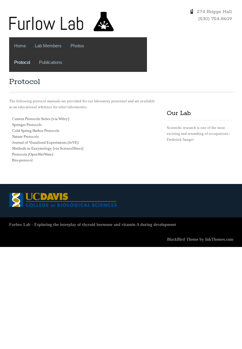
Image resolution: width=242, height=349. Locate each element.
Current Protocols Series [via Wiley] (40, 119)
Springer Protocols (27, 124)
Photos (77, 45)
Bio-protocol (22, 160)
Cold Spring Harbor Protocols (35, 130)
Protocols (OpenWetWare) (32, 154)
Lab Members (48, 45)
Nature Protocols (25, 136)
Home (20, 45)
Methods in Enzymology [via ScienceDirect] (47, 148)
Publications (50, 62)
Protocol (22, 62)
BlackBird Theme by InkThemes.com (200, 239)
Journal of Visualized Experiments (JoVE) (45, 142)
